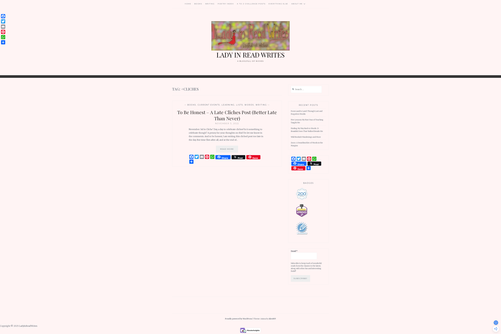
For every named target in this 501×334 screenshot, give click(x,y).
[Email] (3, 26)
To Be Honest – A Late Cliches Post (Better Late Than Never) (227, 115)
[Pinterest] (3, 31)
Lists (239, 105)
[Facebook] (3, 16)
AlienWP (272, 319)
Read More (229, 150)
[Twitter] (3, 21)
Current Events (209, 105)
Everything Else (278, 4)
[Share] (3, 42)
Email (294, 251)
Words (249, 105)
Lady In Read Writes (250, 54)
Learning (228, 105)
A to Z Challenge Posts (251, 4)
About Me (297, 4)
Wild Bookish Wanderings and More (306, 137)
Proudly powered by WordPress (238, 319)
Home (188, 4)
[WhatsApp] (3, 37)
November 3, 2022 (227, 123)
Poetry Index (226, 4)
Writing (210, 4)
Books (198, 4)
